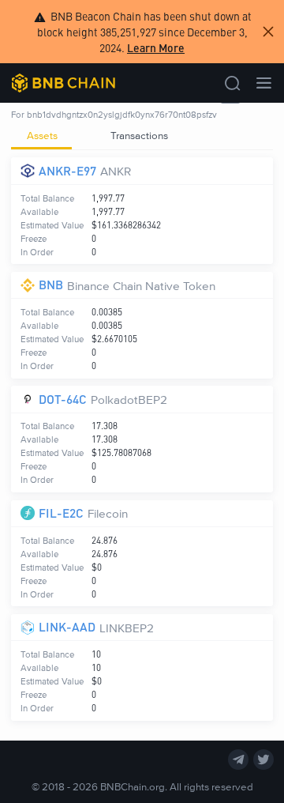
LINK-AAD (67, 626)
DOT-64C (63, 398)
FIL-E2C (61, 512)
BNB (51, 284)
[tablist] (141, 135)
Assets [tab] (42, 135)
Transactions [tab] (139, 135)
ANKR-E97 (67, 170)
